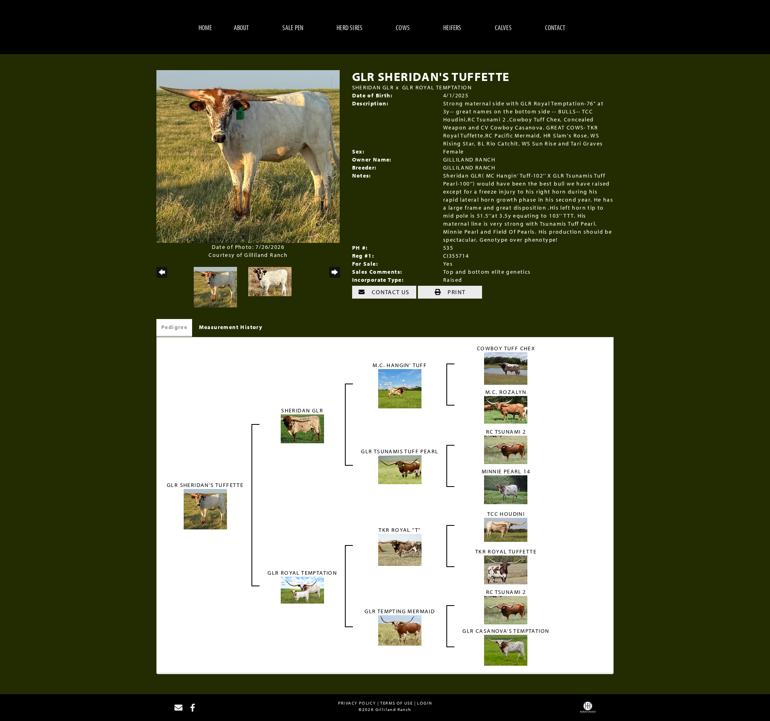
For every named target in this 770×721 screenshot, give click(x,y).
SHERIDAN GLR (373, 87)
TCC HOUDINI (506, 513)
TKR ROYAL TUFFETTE (506, 551)
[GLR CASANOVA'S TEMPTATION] (505, 649)
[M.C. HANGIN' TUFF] (399, 388)
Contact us (389, 292)
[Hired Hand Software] (588, 710)
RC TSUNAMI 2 (506, 431)
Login (424, 703)
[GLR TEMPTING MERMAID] (399, 629)
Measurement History (231, 327)
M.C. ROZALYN (506, 392)
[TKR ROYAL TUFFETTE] (505, 569)
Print (455, 292)
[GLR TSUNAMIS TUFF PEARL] (399, 469)
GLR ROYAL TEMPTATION (437, 87)
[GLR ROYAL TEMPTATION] (302, 589)
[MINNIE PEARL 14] (505, 489)
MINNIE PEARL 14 (506, 471)
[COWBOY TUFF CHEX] (505, 368)
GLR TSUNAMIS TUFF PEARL (399, 451)
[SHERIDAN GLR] (302, 428)
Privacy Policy (357, 703)
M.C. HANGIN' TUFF (400, 365)
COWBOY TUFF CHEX (506, 348)
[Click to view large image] (248, 156)
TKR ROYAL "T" (400, 529)
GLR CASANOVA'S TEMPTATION (505, 630)
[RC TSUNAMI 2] (505, 449)
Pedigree (174, 327)
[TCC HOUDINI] (505, 529)
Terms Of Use (396, 703)
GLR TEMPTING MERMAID (400, 611)
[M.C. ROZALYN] (505, 409)
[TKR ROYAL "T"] (399, 549)
